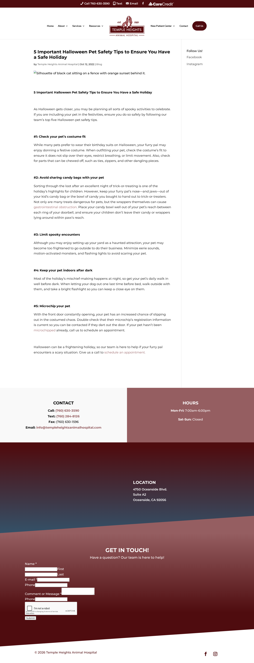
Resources (94, 26)
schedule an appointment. (124, 352)
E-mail (31, 579)
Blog (99, 64)
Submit (30, 618)
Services (76, 26)
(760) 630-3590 (67, 411)
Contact (184, 26)
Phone (30, 585)
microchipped (44, 330)
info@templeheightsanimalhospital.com (68, 427)
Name (31, 564)
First (60, 569)
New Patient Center (161, 26)
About (61, 26)
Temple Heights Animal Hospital (57, 64)
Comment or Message (43, 594)
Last (60, 574)
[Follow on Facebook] (205, 654)
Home (50, 26)
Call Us (199, 25)
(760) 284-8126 (67, 416)
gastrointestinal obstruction (55, 207)
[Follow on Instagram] (215, 654)
